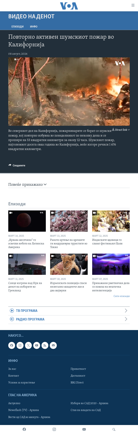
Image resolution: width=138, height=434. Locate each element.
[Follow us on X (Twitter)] (28, 345)
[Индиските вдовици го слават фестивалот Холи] (111, 221)
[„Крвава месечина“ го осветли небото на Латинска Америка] (27, 221)
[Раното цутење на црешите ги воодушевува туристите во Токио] (69, 221)
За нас (12, 369)
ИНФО (33, 26)
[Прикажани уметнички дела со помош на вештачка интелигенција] (111, 264)
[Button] (16, 166)
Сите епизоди (122, 296)
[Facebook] (24, 429)
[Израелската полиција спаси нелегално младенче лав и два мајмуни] (69, 264)
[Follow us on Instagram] (20, 345)
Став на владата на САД (86, 410)
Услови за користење (21, 382)
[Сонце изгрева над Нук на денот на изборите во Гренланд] (27, 264)
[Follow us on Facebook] (11, 345)
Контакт (13, 375)
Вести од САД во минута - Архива (29, 417)
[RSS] (45, 345)
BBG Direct (77, 382)
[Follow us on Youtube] (36, 345)
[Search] (114, 429)
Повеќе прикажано (26, 185)
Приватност (78, 369)
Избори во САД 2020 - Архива (89, 403)
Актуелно (14, 403)
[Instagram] (54, 429)
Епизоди (18, 26)
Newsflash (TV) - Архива (23, 410)
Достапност (78, 375)
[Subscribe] (53, 345)
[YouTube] (84, 429)
